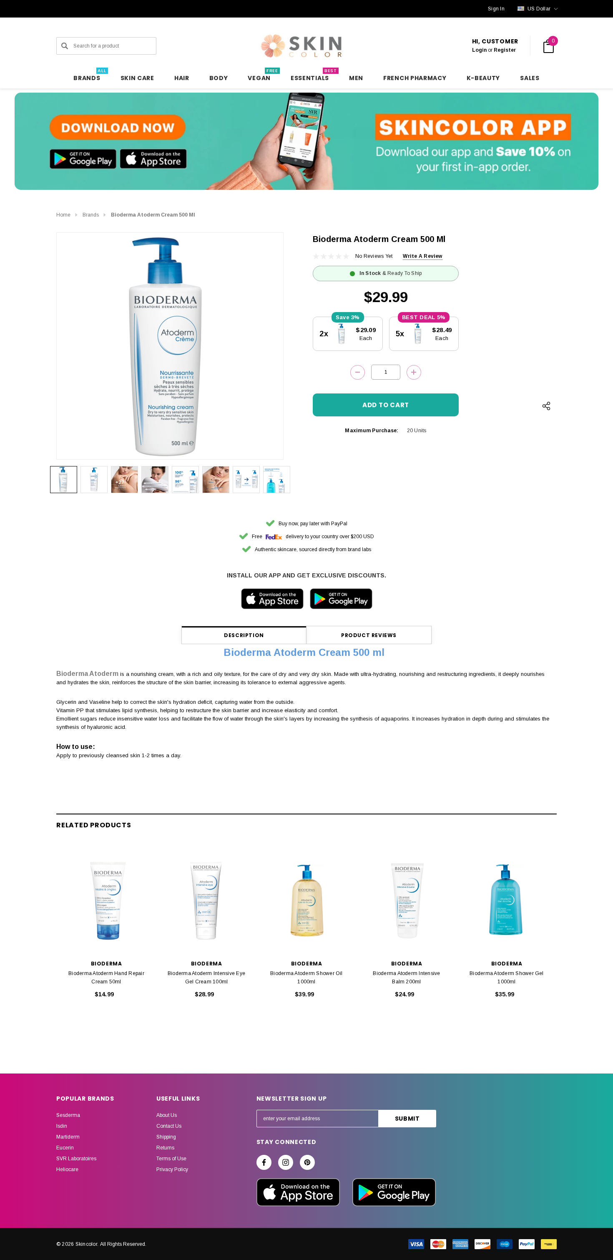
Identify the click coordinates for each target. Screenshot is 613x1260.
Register (505, 50)
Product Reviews (369, 635)
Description (244, 635)
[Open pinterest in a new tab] (307, 1162)
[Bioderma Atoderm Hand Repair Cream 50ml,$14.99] (106, 901)
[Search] (64, 46)
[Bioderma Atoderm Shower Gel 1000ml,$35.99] (506, 901)
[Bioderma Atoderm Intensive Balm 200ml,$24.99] (406, 901)
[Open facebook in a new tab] (263, 1162)
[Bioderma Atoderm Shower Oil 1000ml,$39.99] (306, 901)
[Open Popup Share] (546, 406)
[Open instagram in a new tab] (285, 1162)
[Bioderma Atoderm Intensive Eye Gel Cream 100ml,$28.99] (206, 901)
